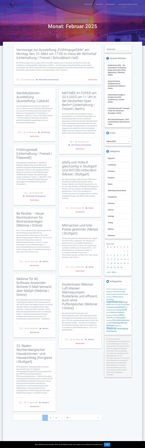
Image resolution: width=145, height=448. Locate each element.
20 (118, 263)
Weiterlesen (92, 79)
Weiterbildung (122, 329)
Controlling (110, 299)
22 (124, 263)
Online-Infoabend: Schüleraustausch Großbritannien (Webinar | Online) (117, 84)
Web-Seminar (118, 325)
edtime (108, 304)
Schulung (111, 203)
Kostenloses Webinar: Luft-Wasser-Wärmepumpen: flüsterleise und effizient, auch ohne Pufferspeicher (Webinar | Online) (80, 296)
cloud (114, 297)
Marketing (116, 315)
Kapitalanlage (120, 310)
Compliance (120, 297)
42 (68, 418)
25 (111, 267)
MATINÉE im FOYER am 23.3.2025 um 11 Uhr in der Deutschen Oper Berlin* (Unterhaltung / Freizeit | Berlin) (79, 101)
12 (114, 259)
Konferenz (111, 171)
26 (114, 267)
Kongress (45, 402)
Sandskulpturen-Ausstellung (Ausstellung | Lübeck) (32, 97)
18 (111, 263)
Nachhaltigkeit (121, 318)
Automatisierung (117, 291)
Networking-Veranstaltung (49, 79)
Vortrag (110, 223)
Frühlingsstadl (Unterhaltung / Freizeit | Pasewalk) (34, 154)
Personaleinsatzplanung (120, 320)
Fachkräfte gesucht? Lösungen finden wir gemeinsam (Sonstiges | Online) (119, 110)
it (125, 307)
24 (108, 267)
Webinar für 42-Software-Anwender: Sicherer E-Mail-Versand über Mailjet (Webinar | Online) (33, 287)
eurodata (123, 304)
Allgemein (111, 158)
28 (121, 267)
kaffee (114, 310)
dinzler (125, 302)
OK (107, 444)
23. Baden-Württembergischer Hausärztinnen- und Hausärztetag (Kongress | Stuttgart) (34, 354)
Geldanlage (120, 307)
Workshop (111, 235)
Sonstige (111, 216)
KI (126, 309)
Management (109, 315)
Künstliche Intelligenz (117, 312)
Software (110, 325)
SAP (110, 323)
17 (108, 263)
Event (127, 304)
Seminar (111, 210)
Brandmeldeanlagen (111, 294)
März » (114, 272)
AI (107, 289)
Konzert (108, 312)
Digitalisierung (114, 301)
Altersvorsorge (119, 289)
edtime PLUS (114, 304)
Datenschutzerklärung (128, 4)
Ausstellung (45, 132)
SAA (107, 323)
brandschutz (119, 294)
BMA (124, 291)
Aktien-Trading (111, 289)
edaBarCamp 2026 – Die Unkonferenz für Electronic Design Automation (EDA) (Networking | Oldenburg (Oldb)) (117, 70)
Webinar (45, 261)
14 (121, 259)
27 (118, 267)
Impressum (110, 4)
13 (118, 259)
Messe (91, 208)
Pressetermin (112, 197)
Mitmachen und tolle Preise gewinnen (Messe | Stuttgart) (80, 229)
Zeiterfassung (111, 331)
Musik (114, 317)
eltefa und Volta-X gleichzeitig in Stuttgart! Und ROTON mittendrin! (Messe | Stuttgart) (79, 168)
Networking (109, 320)
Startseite (88, 4)
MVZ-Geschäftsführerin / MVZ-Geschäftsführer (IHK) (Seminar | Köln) (119, 122)
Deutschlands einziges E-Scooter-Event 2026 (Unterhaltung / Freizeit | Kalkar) (116, 98)
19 (114, 263)
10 (108, 259)
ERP (119, 304)
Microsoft (109, 317)
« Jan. (108, 272)
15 (124, 259)
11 (111, 259)
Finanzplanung (111, 307)
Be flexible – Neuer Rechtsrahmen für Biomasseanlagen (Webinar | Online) (30, 219)
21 (121, 263)
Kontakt (99, 4)
